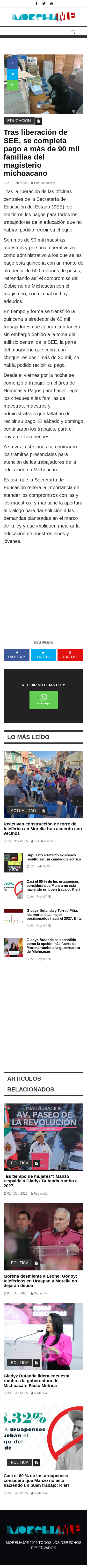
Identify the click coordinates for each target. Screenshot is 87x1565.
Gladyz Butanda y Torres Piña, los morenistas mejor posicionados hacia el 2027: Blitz (54, 914)
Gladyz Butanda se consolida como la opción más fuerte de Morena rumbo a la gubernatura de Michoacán (53, 946)
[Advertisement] (43, 590)
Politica (20, 1163)
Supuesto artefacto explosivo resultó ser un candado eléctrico (54, 857)
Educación (19, 121)
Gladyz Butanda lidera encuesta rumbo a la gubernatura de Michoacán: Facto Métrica (36, 1381)
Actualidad (23, 811)
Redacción (48, 183)
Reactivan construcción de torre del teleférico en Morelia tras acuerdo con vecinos (43, 829)
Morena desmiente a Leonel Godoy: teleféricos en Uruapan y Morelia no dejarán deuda (40, 1281)
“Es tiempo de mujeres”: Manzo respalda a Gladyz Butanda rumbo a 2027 (41, 1181)
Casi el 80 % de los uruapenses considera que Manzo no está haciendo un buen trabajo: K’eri (53, 885)
